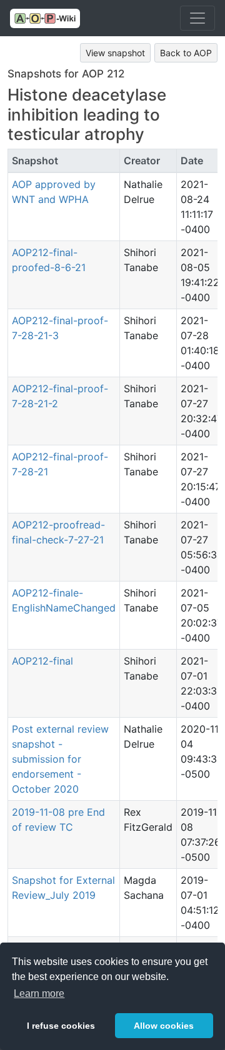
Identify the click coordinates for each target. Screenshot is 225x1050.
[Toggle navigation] (197, 18)
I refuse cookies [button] (61, 1026)
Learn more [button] (39, 993)
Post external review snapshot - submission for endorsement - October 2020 (60, 759)
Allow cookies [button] (164, 1026)
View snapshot (115, 52)
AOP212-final (42, 661)
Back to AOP (186, 52)
